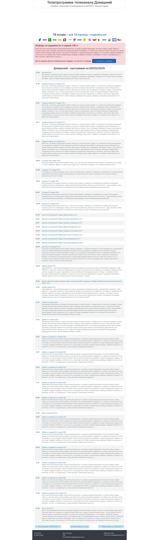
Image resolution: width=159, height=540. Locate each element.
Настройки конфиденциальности (74, 537)
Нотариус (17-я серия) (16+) (51, 170)
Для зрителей (67, 533)
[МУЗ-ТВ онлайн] (109, 40)
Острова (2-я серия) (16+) (50, 192)
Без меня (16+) (47, 72)
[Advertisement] (79, 21)
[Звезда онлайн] (99, 40)
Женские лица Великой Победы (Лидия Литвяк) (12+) (59, 215)
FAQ (64, 535)
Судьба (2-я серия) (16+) (50, 319)
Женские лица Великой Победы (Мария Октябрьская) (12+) (61, 227)
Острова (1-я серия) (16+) (50, 181)
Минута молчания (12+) (49, 413)
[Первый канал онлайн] (40, 40)
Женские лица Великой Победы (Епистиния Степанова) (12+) (62, 235)
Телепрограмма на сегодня (80, 526)
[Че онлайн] (94, 40)
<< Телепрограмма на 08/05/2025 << (48, 526)
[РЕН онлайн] (84, 40)
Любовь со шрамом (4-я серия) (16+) (54, 382)
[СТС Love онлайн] (69, 40)
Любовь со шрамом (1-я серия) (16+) (54, 337)
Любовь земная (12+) (49, 266)
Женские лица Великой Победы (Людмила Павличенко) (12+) (62, 223)
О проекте (37, 533)
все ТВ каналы (78, 34)
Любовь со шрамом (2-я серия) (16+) (54, 352)
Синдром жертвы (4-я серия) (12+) (53, 141)
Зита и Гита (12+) (47, 508)
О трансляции (38, 535)
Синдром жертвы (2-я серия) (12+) (53, 103)
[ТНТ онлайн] (55, 40)
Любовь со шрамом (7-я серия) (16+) (54, 447)
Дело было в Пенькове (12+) (51, 247)
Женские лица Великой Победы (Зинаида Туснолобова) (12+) (62, 231)
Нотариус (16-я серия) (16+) (51, 160)
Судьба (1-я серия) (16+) (50, 302)
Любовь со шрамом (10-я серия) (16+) (54, 493)
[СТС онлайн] (59, 40)
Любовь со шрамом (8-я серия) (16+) (54, 462)
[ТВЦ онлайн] (74, 40)
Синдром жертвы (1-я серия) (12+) (53, 84)
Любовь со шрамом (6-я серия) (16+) (54, 432)
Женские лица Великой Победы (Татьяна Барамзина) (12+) (61, 239)
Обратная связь (109, 533)
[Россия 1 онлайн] (45, 40)
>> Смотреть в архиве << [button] (104, 61)
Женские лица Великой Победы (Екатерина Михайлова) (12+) (62, 219)
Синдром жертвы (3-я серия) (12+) (53, 122)
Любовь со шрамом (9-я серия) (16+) (54, 478)
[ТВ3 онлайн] (89, 40)
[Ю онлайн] (114, 40)
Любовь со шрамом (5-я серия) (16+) (54, 398)
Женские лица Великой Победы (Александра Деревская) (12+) (62, 243)
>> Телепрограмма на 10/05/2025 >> (111, 526)
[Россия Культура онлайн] (79, 40)
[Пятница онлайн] (119, 40)
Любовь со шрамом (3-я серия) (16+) (54, 367)
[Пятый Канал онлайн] (64, 40)
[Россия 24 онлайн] (104, 40)
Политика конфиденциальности (114, 535)
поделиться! (98, 34)
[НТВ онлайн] (50, 40)
